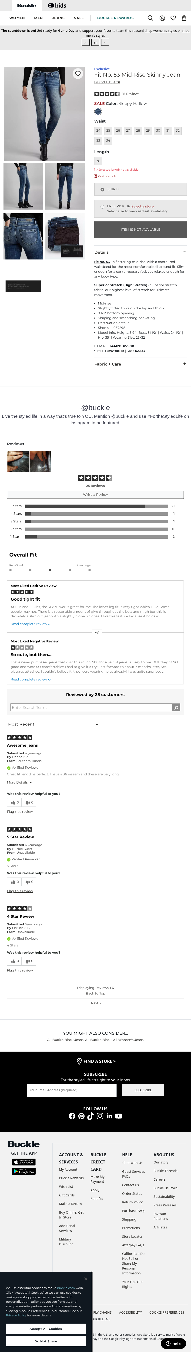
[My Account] (162, 18)
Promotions (131, 1228)
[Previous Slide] (86, 42)
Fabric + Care (107, 364)
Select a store (142, 206)
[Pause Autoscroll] (95, 42)
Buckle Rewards (71, 1178)
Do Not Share (45, 1341)
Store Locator (132, 1236)
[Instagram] (100, 1116)
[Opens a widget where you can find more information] (173, 1344)
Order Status (132, 1193)
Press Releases (165, 1205)
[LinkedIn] (109, 1116)
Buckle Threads (166, 1171)
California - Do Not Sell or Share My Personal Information (133, 1263)
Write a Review (95, 494)
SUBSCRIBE (143, 1090)
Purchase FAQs (133, 1210)
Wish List (66, 1186)
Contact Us (130, 1185)
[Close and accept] (86, 1279)
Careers (160, 1179)
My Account (68, 1169)
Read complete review (29, 624)
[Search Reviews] (176, 707)
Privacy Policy (16, 1315)
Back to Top (95, 993)
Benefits (96, 1198)
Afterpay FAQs (133, 1245)
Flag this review (20, 812)
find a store (100, 1061)
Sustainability (164, 1196)
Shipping (129, 1219)
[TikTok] (90, 1116)
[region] (46, 1312)
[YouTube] (118, 1116)
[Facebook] (72, 1116)
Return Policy (132, 1202)
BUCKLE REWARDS (115, 18)
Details (101, 252)
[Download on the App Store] (24, 1162)
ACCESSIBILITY (130, 1312)
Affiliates (160, 1227)
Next (96, 1003)
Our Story (161, 1162)
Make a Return (70, 1204)
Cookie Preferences (166, 1312)
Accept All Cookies (46, 1329)
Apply (94, 1190)
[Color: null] (98, 111)
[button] (17, 18)
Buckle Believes (166, 1188)
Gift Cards (67, 1195)
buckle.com (66, 1288)
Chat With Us (132, 1162)
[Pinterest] (81, 1116)
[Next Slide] (105, 42)
